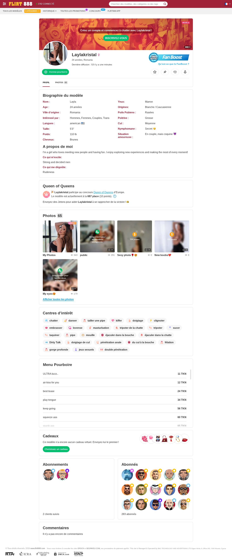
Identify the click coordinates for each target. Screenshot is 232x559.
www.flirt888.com (37, 548)
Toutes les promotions (72, 11)
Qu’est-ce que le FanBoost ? (173, 64)
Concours (95, 11)
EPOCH (81, 548)
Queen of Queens (103, 192)
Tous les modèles (12, 11)
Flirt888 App (114, 11)
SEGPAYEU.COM (93, 548)
